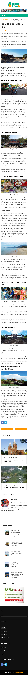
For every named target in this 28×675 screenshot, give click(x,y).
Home (2, 19)
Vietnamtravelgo (18, 672)
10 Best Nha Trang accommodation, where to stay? (16, 532)
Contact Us (3, 618)
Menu (3, 15)
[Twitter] (5, 664)
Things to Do (8, 19)
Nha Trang (3, 650)
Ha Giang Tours (4, 631)
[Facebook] (2, 664)
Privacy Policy (3, 621)
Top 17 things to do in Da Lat (17, 563)
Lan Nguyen (5, 30)
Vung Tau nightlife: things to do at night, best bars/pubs (17, 574)
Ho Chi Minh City (4, 634)
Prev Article (7, 429)
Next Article (20, 429)
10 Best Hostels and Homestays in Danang (17, 542)
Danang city (3, 647)
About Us (3, 615)
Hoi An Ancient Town (5, 637)
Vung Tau (3, 654)
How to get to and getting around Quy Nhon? (16, 553)
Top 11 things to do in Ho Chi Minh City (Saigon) (13, 460)
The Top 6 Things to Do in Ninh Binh (14, 487)
